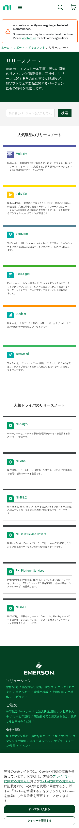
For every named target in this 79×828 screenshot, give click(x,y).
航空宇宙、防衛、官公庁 (37, 687)
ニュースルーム (40, 741)
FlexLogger (23, 274)
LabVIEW (21, 194)
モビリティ (20, 697)
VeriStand (22, 234)
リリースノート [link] (59, 47)
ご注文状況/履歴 (45, 711)
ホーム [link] (5, 47)
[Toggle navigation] (20, 7)
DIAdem (21, 314)
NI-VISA (21, 461)
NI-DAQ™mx (23, 424)
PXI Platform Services (30, 570)
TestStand (22, 354)
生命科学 (58, 692)
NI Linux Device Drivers (31, 534)
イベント (25, 746)
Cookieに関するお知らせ (57, 781)
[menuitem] (60, 8)
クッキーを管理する (39, 820)
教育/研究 (12, 687)
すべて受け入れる (39, 809)
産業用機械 (41, 692)
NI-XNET (21, 607)
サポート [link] (19, 47)
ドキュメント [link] (36, 47)
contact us (29, 38)
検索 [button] (64, 113)
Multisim (21, 154)
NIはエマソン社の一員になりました (28, 736)
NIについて (62, 736)
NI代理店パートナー (18, 711)
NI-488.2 (21, 497)
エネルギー (23, 692)
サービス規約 (21, 716)
